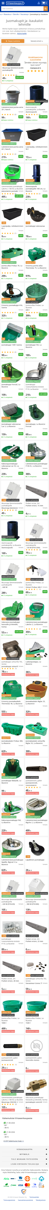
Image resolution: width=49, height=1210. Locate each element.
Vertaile (21, 72)
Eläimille (16, 14)
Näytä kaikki (22, 33)
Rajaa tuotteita (13, 41)
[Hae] (45, 8)
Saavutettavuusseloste (25, 1200)
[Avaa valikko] (2, 3)
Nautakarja (24, 14)
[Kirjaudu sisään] (38, 3)
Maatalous (7, 14)
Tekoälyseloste (41, 1200)
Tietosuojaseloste (9, 1200)
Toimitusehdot (34, 1197)
